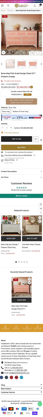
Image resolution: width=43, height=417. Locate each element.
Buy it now (22, 147)
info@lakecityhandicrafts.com (19, 373)
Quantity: (4, 124)
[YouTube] (16, 377)
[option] (21, 34)
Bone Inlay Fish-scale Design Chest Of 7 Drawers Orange (19, 307)
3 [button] (21, 262)
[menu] (2, 5)
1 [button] (16, 262)
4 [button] (24, 262)
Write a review (21, 196)
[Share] (40, 139)
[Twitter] (21, 377)
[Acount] (35, 5)
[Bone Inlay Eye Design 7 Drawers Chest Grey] (11, 225)
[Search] (8, 5)
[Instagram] (6, 377)
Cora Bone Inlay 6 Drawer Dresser (31, 245)
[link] (35, 139)
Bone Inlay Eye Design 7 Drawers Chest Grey (10, 245)
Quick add (11, 239)
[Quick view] (18, 221)
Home (3, 10)
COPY (27, 94)
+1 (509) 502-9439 (20, 370)
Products (10, 10)
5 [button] (27, 262)
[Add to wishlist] (18, 217)
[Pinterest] (11, 377)
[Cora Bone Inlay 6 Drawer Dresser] (32, 225)
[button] (36, 53)
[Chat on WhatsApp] (40, 404)
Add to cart (16, 139)
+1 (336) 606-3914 (16, 368)
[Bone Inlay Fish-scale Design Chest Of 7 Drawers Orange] (22, 287)
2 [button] (18, 262)
